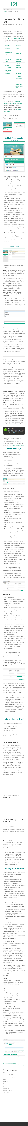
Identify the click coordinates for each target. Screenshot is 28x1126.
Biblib (4, 1072)
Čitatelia (5, 1083)
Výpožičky (5, 1086)
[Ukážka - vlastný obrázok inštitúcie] (14, 818)
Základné (17, 101)
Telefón (6, 626)
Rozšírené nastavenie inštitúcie (13, 103)
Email (5, 618)
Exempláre (5, 1081)
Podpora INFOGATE (9, 24)
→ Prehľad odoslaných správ (18, 78)
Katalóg (4, 1079)
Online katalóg (6, 1088)
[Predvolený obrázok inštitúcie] (14, 794)
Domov (4, 11)
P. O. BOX (6, 616)
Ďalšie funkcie (6, 1092)
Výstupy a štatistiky (7, 1090)
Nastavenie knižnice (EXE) (9, 1077)
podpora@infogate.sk (19, 445)
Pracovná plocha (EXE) (8, 1074)
